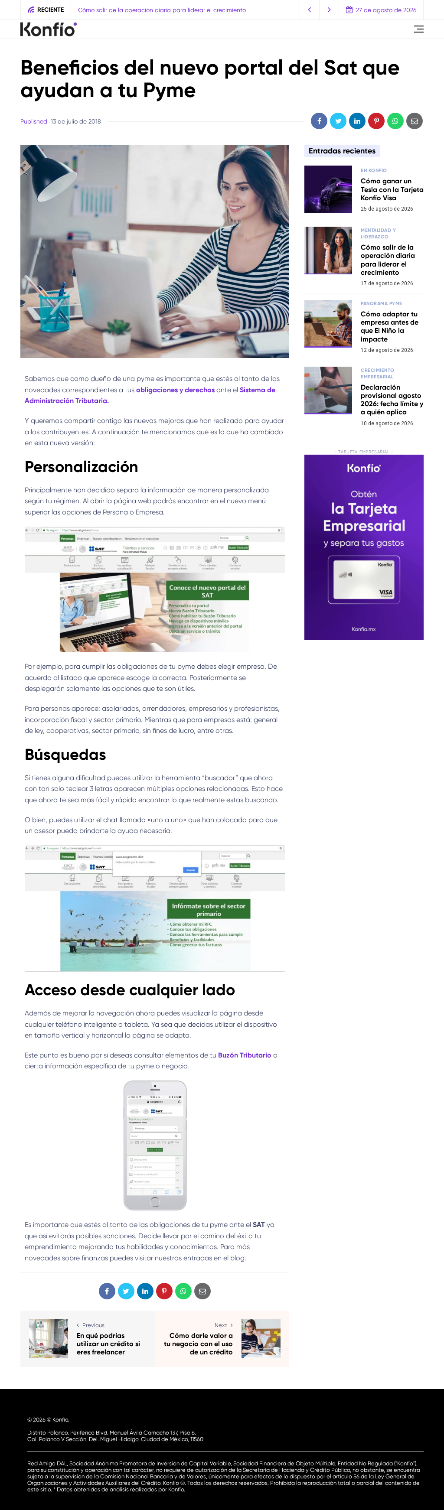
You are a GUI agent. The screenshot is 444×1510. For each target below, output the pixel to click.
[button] (310, 10)
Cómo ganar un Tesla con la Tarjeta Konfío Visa (392, 189)
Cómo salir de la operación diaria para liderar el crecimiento (162, 10)
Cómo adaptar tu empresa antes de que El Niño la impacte (389, 326)
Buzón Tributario (244, 1055)
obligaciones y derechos (175, 390)
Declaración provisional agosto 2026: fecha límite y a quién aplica (392, 400)
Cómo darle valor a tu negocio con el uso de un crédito (198, 1343)
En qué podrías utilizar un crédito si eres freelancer (108, 1343)
